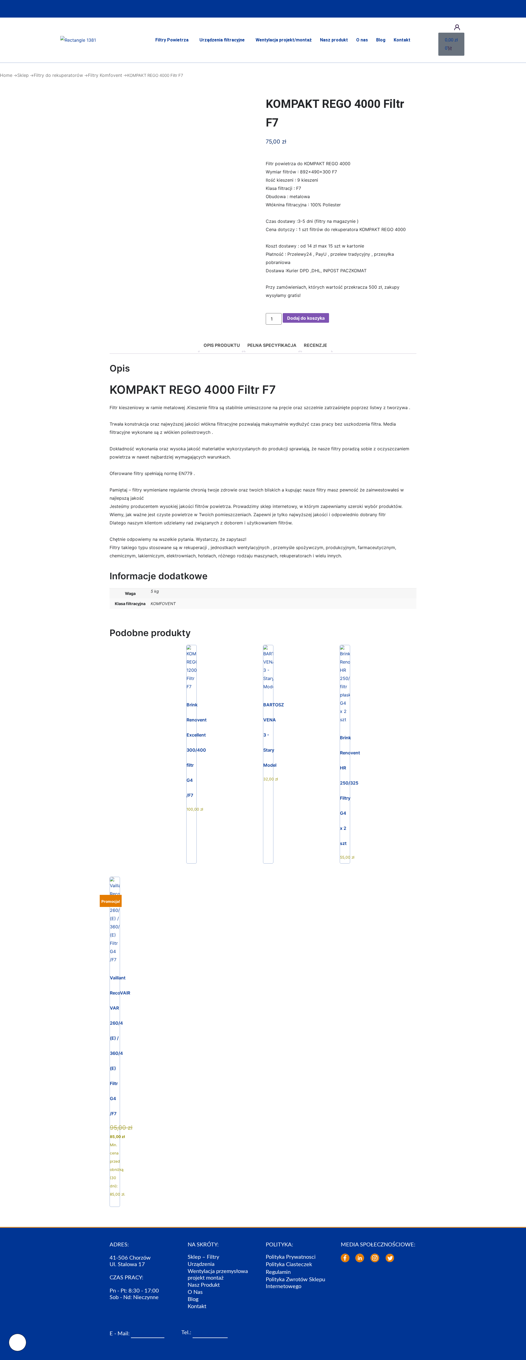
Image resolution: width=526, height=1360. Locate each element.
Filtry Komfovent (105, 75)
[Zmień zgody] (17, 1342)
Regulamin (278, 1272)
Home (6, 75)
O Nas (195, 1292)
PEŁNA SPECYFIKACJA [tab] (271, 345)
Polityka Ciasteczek (289, 1264)
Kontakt (402, 40)
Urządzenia (201, 1264)
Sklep (23, 75)
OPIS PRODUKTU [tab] (222, 345)
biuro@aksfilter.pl (147, 1333)
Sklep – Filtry (203, 1257)
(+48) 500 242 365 (210, 1333)
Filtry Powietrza (171, 40)
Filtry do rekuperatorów (58, 75)
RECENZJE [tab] (315, 345)
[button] (173, 40)
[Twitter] (389, 1258)
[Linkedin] (359, 1258)
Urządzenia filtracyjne (222, 40)
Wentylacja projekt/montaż (284, 40)
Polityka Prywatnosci (291, 1257)
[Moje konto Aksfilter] (457, 27)
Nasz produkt (334, 40)
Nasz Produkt (204, 1285)
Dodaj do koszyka (306, 318)
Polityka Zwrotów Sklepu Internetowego (295, 1283)
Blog (380, 40)
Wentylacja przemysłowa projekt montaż (218, 1275)
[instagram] (374, 1258)
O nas (362, 40)
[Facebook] (345, 1258)
